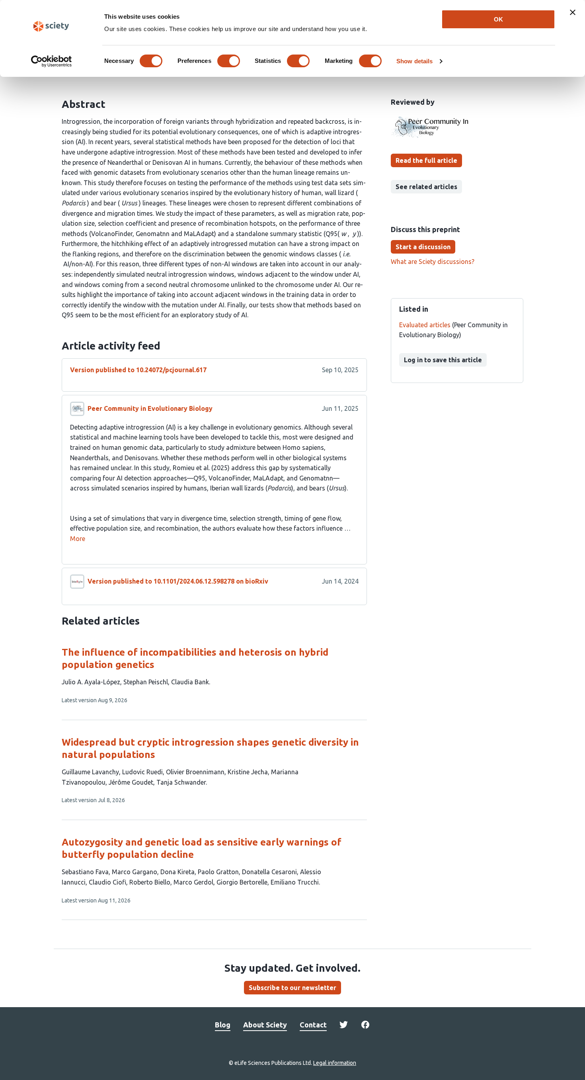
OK (498, 19)
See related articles (426, 186)
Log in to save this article (443, 359)
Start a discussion (423, 246)
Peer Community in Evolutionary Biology (150, 408)
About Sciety (265, 1025)
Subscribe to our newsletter (292, 987)
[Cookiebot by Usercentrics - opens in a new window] (51, 61)
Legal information (334, 1063)
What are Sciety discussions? (432, 261)
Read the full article (426, 160)
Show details (414, 61)
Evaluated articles (424, 324)
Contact (313, 1025)
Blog (222, 1025)
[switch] (228, 61)
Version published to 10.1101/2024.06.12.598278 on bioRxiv (178, 581)
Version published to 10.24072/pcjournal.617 (138, 369)
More (77, 538)
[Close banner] (572, 12)
